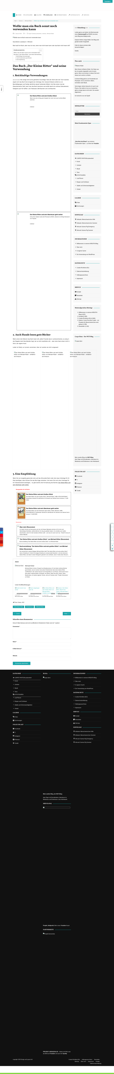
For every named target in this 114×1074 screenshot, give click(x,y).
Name (15, 641)
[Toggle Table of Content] (39, 50)
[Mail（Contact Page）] (26, 580)
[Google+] (1, 538)
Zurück (18, 613)
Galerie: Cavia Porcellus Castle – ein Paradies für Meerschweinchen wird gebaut (89, 322)
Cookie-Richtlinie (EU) (85, 318)
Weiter (66, 613)
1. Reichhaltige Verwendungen (22, 56)
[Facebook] (33, 580)
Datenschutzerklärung (95, 1063)
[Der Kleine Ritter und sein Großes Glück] (44, 152)
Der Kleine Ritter (19, 606)
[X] (30, 580)
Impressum (91, 1061)
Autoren (53, 593)
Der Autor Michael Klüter (47, 596)
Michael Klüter (50, 33)
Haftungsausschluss (87, 1059)
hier (39, 480)
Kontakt (81, 316)
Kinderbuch (30, 606)
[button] (1, 89)
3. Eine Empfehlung (20, 59)
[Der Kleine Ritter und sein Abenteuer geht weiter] (44, 512)
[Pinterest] (1, 535)
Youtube (52, 1053)
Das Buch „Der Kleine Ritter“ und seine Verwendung (27, 54)
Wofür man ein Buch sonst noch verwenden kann (27, 52)
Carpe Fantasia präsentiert (34, 33)
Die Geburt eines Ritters (61, 596)
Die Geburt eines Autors (34, 596)
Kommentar (16, 626)
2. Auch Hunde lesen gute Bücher (23, 58)
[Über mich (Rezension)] (44, 530)
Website (15, 655)
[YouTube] (40, 580)
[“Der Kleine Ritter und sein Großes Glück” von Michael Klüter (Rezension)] (44, 540)
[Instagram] (37, 580)
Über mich (83, 1061)
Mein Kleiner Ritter (19, 596)
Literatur (44, 33)
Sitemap (77, 1061)
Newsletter (82, 326)
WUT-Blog (59, 794)
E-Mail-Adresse (17, 648)
